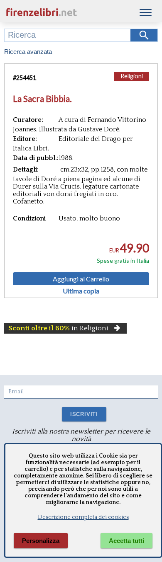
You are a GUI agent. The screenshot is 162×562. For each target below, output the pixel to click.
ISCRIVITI (84, 414)
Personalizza (40, 540)
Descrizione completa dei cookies (83, 517)
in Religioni (58, 328)
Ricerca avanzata (28, 51)
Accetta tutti (126, 540)
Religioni (131, 76)
